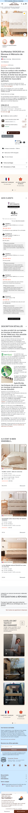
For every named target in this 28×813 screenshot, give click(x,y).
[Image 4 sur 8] (13, 35)
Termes (16, 758)
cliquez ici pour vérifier (16, 786)
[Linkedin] (25, 765)
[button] (22, 4)
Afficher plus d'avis (14, 318)
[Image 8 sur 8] (18, 35)
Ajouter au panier (13, 133)
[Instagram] (20, 765)
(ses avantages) (8, 86)
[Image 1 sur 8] (9, 35)
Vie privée (10, 758)
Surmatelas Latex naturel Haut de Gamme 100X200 (14, 519)
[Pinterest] (14, 765)
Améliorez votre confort (9, 116)
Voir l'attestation (13, 206)
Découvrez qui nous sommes (8, 739)
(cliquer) (3, 401)
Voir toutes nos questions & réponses (16, 610)
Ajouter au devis (7, 136)
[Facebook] (2, 765)
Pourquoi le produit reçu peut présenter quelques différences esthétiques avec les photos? (13, 603)
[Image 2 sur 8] (10, 35)
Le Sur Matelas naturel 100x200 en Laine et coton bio (14, 566)
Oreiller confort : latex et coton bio (12, 471)
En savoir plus (5, 112)
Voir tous (22, 623)
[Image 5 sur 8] (14, 35)
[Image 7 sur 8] (17, 35)
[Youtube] (8, 765)
